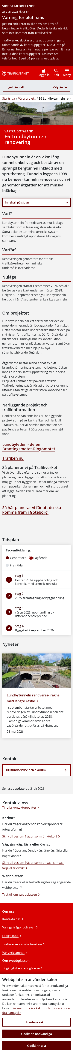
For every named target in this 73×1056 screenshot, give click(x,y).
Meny (67, 75)
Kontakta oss (11, 919)
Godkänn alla (36, 1046)
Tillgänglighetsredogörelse (21, 968)
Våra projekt (27, 98)
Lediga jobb (10, 936)
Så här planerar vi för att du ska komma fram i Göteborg (31, 510)
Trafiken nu (13, 458)
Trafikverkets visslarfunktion (22, 944)
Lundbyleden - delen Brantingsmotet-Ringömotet (28, 447)
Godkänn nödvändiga (36, 1034)
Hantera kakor (36, 1022)
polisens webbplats (44, 58)
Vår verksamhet (13, 953)
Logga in (44, 75)
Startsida (8, 98)
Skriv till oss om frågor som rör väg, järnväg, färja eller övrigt (33, 865)
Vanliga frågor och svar (18, 927)
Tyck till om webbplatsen (19, 894)
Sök (56, 75)
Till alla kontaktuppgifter (19, 807)
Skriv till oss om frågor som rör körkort (29, 836)
